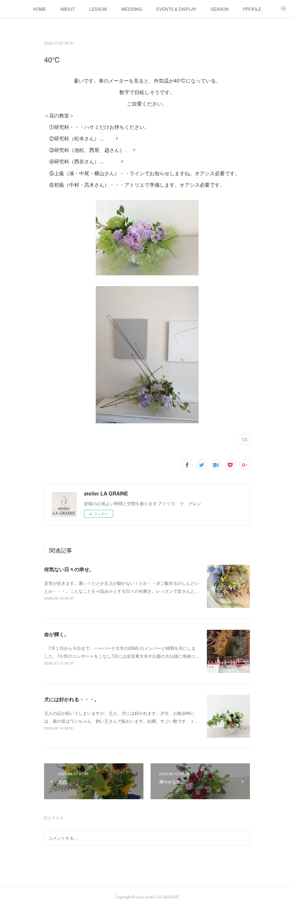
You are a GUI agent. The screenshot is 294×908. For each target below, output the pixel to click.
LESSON (98, 9)
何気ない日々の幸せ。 (69, 569)
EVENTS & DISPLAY (176, 9)
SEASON (220, 9)
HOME (39, 9)
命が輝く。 (56, 634)
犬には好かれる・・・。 (71, 699)
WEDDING (131, 9)
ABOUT (67, 9)
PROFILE (252, 9)
